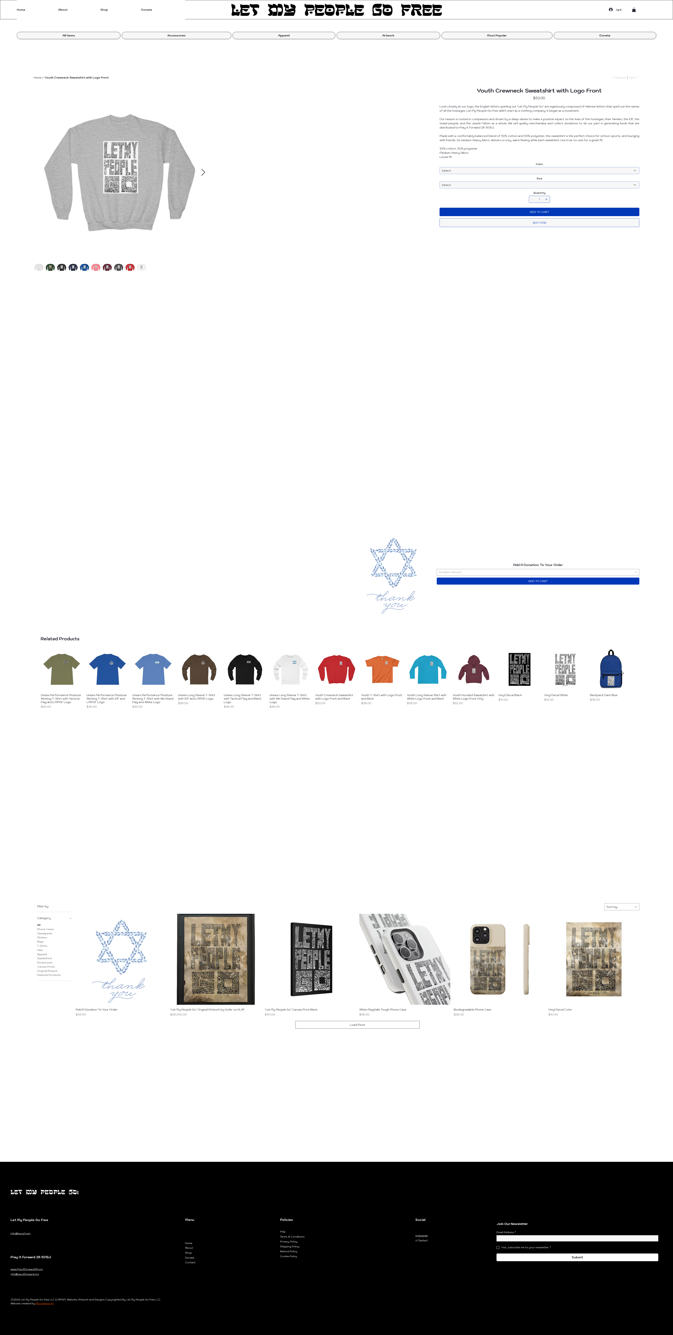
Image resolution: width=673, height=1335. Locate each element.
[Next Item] (420, 281)
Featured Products (49, 975)
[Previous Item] (36, 281)
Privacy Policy (288, 1241)
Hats (40, 950)
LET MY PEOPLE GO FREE (336, 9)
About (189, 1247)
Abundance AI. (45, 1303)
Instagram (421, 1235)
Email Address (506, 1232)
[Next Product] (637, 669)
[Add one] (546, 199)
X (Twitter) (421, 1240)
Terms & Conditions (292, 1236)
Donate (189, 1257)
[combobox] (538, 572)
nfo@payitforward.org (25, 1274)
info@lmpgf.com (20, 1233)
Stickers (42, 937)
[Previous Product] (36, 669)
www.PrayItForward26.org (27, 1269)
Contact (190, 1262)
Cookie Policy (288, 1256)
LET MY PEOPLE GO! (45, 1192)
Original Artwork (47, 971)
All (38, 925)
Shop (188, 1252)
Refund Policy (288, 1251)
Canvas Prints (46, 966)
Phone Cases (45, 929)
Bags (40, 941)
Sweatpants (44, 933)
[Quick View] (62, 669)
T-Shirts (42, 945)
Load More (357, 1024)
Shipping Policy (289, 1246)
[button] (120, 9)
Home (188, 1243)
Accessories (44, 962)
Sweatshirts (44, 958)
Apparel (42, 954)
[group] (336, 678)
